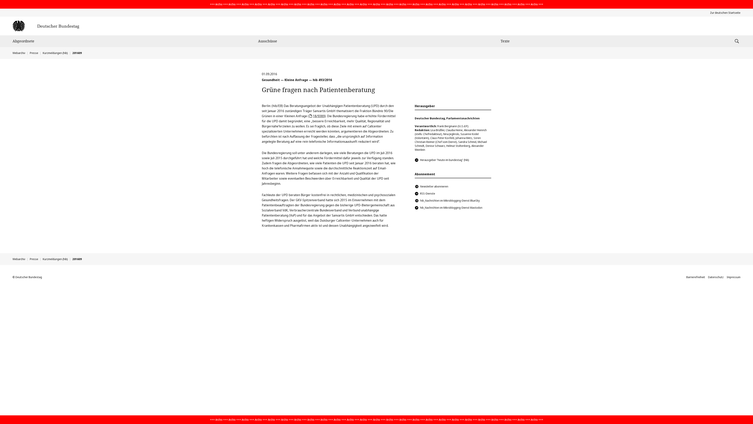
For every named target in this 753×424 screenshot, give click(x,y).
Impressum (733, 277)
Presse (34, 53)
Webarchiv (19, 53)
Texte (505, 41)
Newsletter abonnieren (434, 186)
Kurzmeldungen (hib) (55, 53)
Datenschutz (716, 277)
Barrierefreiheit (695, 277)
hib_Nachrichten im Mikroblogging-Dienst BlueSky (450, 200)
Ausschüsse (267, 41)
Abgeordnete (23, 41)
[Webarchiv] (46, 26)
